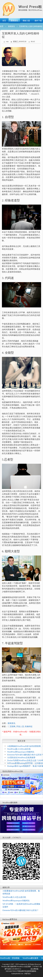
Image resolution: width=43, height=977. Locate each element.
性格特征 (28, 726)
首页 (4, 21)
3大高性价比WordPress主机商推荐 (21, 758)
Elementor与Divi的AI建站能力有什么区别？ (21, 910)
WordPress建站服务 (30, 958)
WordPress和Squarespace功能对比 (20, 752)
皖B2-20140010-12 (14, 969)
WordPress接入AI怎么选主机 (19, 749)
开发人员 (20, 726)
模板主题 (26, 21)
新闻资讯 (14, 21)
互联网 (12, 726)
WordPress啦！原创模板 (10, 958)
